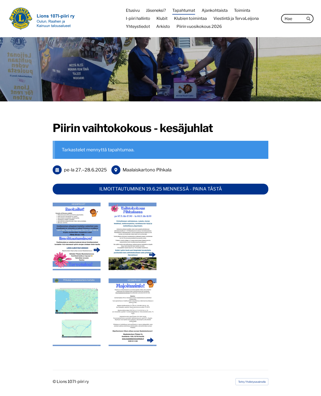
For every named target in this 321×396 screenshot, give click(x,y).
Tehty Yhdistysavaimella (252, 381)
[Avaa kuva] (77, 236)
